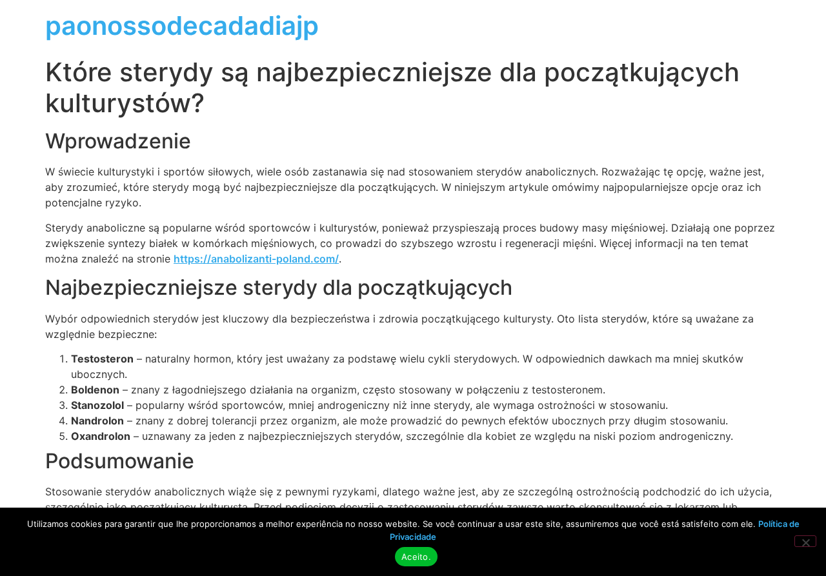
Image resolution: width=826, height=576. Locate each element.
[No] (805, 541)
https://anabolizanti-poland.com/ (256, 258)
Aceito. (416, 556)
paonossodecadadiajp (182, 25)
